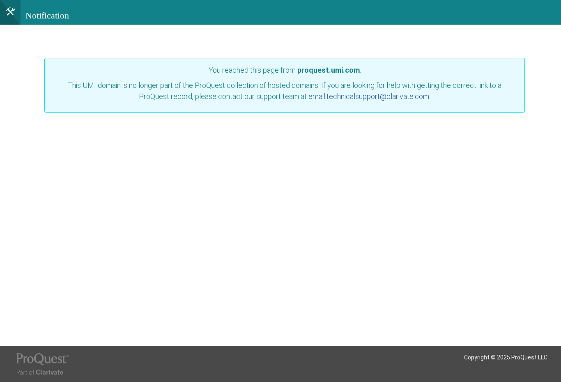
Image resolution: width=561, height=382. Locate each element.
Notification (47, 15)
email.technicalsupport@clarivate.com (368, 96)
